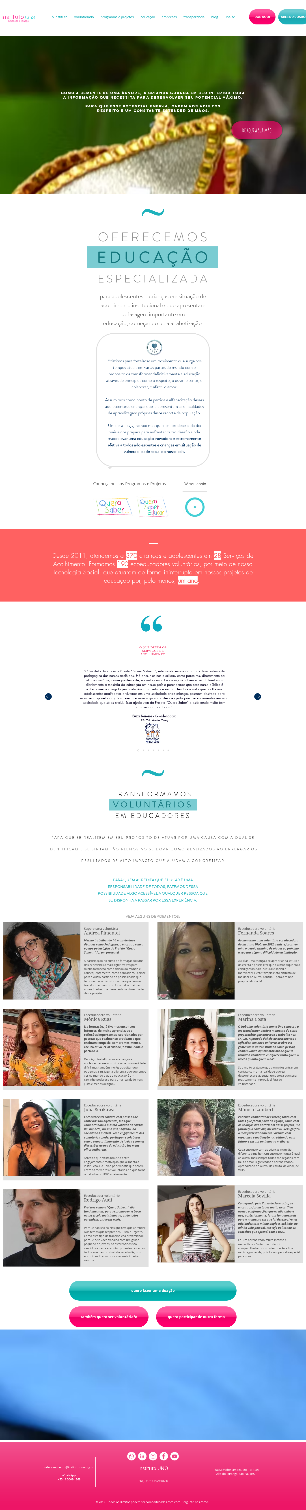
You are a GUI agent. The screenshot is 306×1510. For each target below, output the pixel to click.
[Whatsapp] (131, 1456)
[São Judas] (163, 750)
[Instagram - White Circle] (153, 1456)
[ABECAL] (148, 750)
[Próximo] (259, 696)
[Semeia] (153, 750)
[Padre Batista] (158, 750)
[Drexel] (143, 750)
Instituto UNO (153, 1468)
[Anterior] (47, 696)
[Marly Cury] (138, 750)
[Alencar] (168, 750)
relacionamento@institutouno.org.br (69, 1467)
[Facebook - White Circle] (163, 1456)
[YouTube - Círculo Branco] (174, 1456)
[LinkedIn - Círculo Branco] (142, 1456)
